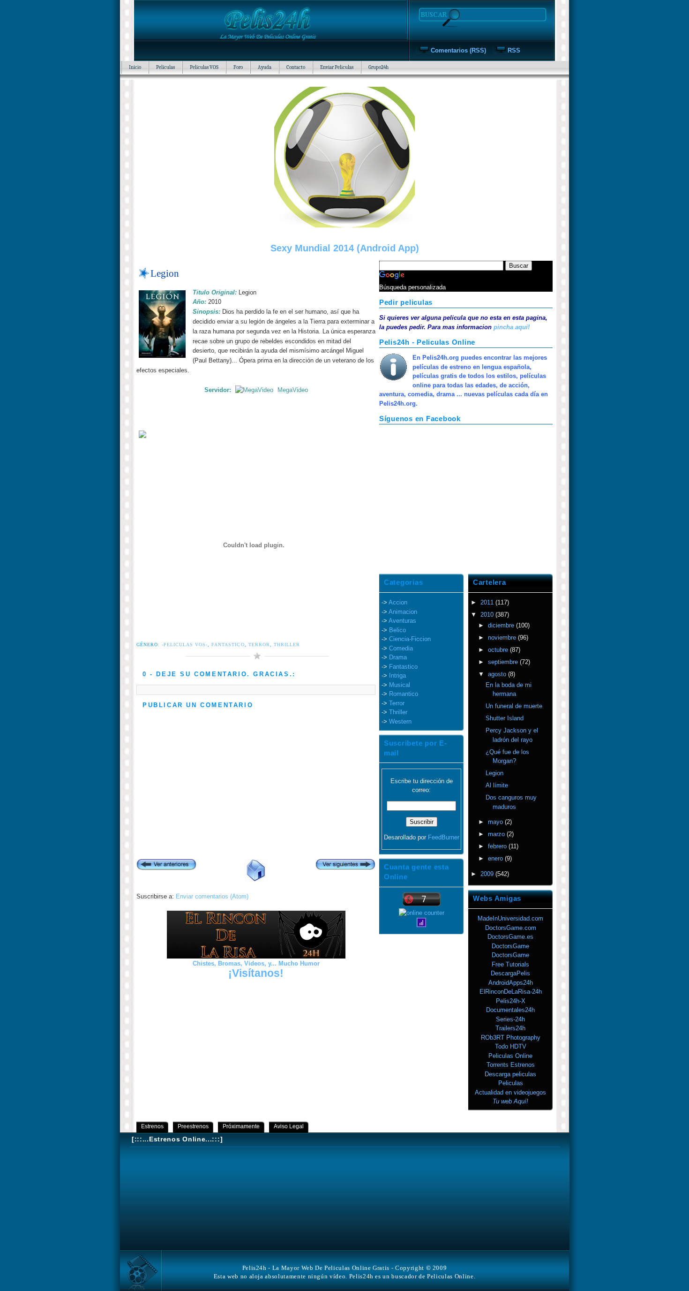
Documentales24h (510, 1009)
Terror (259, 644)
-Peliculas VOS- (185, 644)
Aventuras (402, 620)
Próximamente (241, 1126)
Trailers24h (510, 1028)
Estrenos (152, 1126)
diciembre (502, 625)
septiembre (504, 661)
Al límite (497, 785)
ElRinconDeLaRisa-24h (510, 991)
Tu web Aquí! (510, 1101)
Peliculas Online (510, 1055)
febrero (498, 846)
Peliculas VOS (204, 67)
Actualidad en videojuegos (510, 1092)
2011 (487, 602)
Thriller (287, 644)
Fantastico (227, 644)
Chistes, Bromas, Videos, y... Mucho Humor (256, 963)
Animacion (403, 611)
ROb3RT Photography (510, 1037)
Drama (398, 657)
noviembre (503, 637)
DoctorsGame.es (510, 936)
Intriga (397, 675)
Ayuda (264, 67)
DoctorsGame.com (510, 927)
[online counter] (421, 912)
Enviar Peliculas (336, 67)
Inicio (135, 67)
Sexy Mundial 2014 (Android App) (344, 248)
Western (400, 721)
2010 (487, 614)
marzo (497, 834)
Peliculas (165, 67)
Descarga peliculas (510, 1074)
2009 (487, 873)
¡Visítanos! (256, 973)
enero (496, 858)
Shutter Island (505, 718)
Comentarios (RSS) (458, 50)
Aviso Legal (289, 1126)
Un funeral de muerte (514, 706)
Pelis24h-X (510, 1000)
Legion (164, 273)
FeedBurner (443, 837)
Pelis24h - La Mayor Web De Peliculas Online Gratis (316, 1267)
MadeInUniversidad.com (510, 918)
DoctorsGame (510, 946)
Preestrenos (193, 1126)
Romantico (403, 693)
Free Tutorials (510, 964)
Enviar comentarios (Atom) (212, 896)
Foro (238, 67)
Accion (398, 602)
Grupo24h (378, 67)
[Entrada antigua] (345, 865)
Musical (399, 684)
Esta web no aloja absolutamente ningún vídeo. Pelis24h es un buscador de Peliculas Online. (345, 1276)
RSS (514, 50)
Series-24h (510, 1019)
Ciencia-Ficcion (410, 638)
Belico (397, 630)
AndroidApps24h (510, 982)
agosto (498, 674)
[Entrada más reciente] (166, 865)
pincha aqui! (512, 327)
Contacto (295, 67)
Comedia (401, 648)
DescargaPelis (510, 973)
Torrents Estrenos (511, 1064)
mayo (496, 821)
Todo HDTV (510, 1046)
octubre (499, 649)
